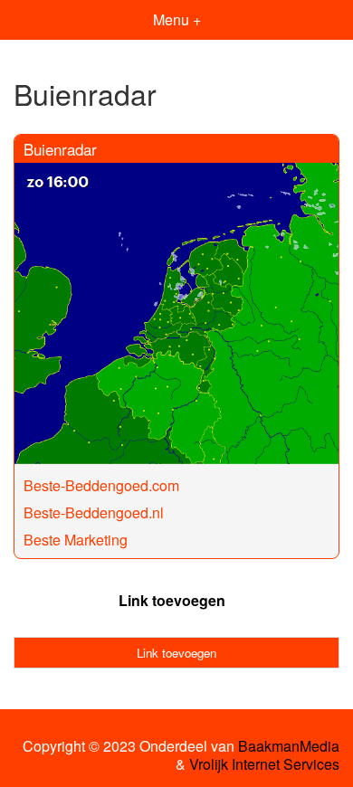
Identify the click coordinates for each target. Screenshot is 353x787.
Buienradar (60, 148)
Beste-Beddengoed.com (101, 485)
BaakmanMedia (288, 746)
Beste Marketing (76, 539)
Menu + (177, 19)
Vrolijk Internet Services (264, 764)
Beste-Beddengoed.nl (94, 512)
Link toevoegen (172, 600)
